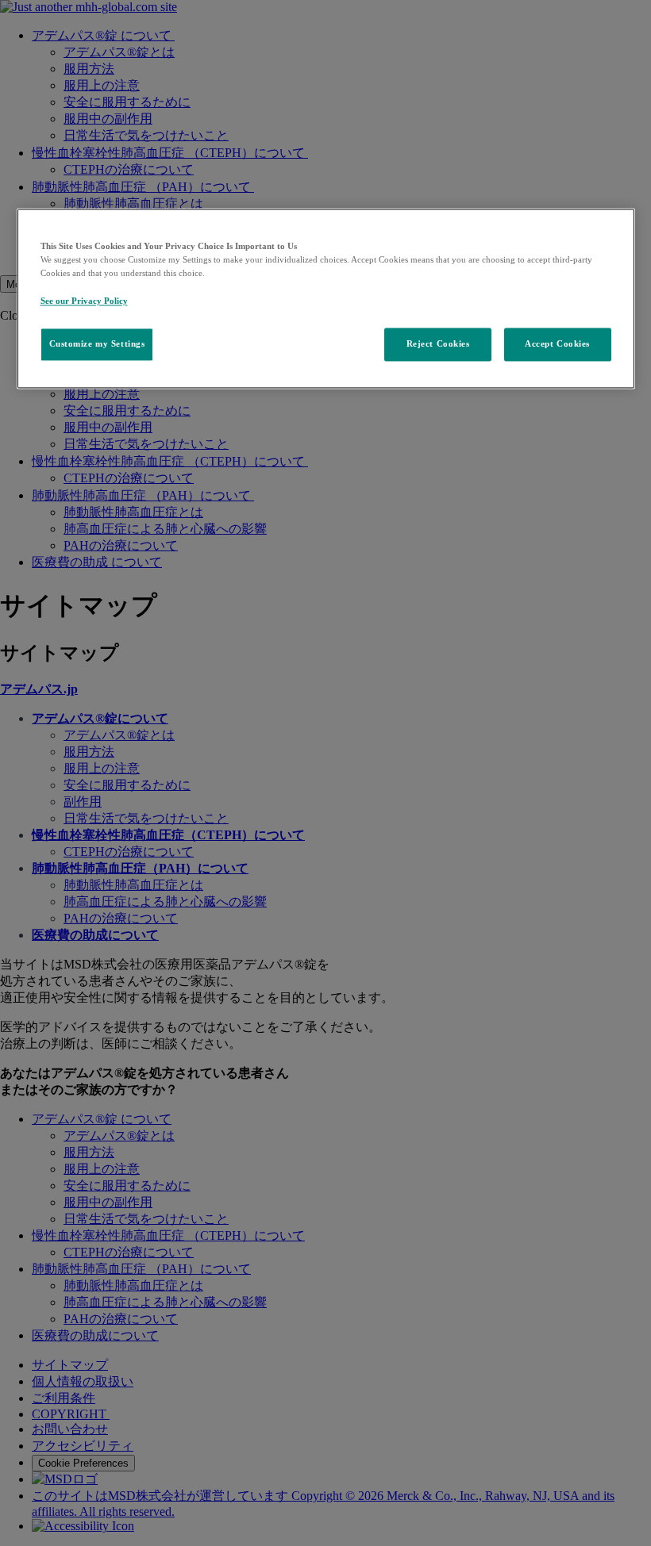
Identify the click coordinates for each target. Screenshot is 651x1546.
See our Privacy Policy (84, 300)
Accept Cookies (557, 343)
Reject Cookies (438, 343)
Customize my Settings (97, 343)
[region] (326, 299)
